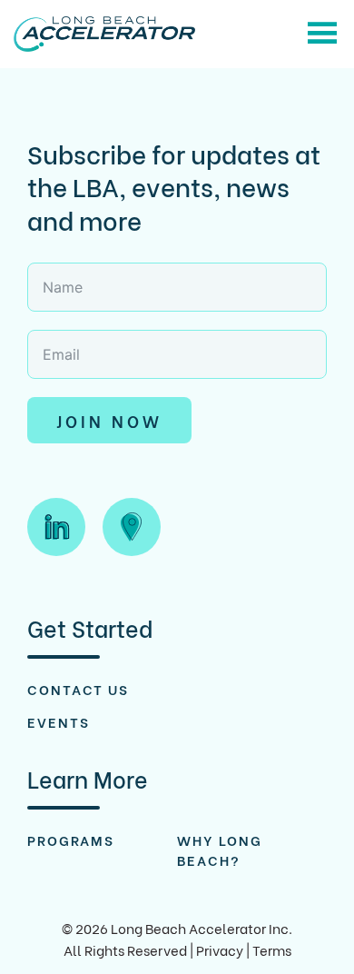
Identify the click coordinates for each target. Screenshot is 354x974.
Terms (271, 949)
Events (58, 721)
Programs (70, 840)
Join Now (109, 420)
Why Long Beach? (219, 850)
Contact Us (78, 689)
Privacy (219, 949)
